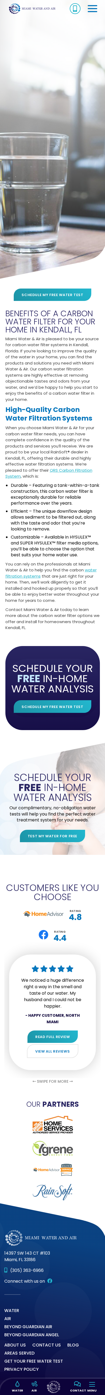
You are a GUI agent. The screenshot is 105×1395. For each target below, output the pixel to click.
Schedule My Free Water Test (52, 294)
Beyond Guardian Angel (31, 1335)
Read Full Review (52, 1036)
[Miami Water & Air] (32, 8)
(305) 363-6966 (27, 1270)
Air (7, 1319)
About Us (15, 1345)
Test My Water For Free (52, 836)
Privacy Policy (21, 1369)
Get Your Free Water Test (33, 1361)
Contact (76, 1390)
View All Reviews (52, 1051)
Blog (73, 1345)
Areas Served (19, 1353)
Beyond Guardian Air (28, 1327)
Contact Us (46, 1345)
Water (11, 1310)
